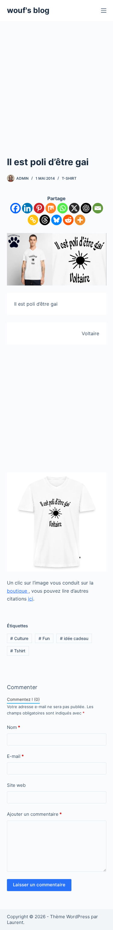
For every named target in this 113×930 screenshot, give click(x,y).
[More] (80, 220)
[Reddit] (68, 220)
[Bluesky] (56, 220)
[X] (74, 208)
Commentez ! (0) (23, 699)
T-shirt (69, 178)
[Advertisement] (56, 80)
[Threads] (44, 220)
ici (30, 599)
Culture (19, 638)
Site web (16, 785)
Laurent (15, 922)
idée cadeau (74, 638)
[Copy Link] (33, 220)
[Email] (98, 208)
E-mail (15, 756)
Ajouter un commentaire (34, 814)
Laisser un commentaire (39, 884)
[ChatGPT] (86, 208)
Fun (44, 638)
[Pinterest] (39, 208)
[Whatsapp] (62, 208)
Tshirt (17, 650)
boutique (18, 591)
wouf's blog (28, 10)
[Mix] (51, 208)
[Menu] (103, 10)
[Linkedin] (27, 208)
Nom (13, 727)
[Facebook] (15, 208)
